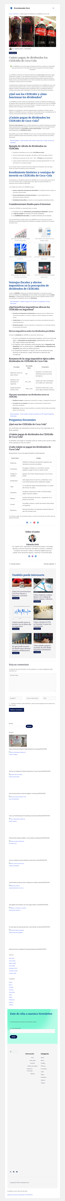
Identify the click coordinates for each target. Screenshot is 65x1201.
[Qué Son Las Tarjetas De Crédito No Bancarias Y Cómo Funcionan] (18, 760)
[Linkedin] (38, 522)
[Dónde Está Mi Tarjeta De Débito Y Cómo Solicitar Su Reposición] (18, 826)
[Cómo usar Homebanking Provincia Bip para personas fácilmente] (18, 804)
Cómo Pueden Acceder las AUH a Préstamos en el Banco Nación (25, 882)
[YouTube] (17, 1171)
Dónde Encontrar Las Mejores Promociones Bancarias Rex (24, 949)
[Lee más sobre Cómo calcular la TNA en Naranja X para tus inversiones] (43, 612)
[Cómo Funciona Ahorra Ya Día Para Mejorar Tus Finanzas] (18, 782)
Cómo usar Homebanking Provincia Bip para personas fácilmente (26, 815)
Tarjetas (11, 1004)
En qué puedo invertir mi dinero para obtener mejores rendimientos (21, 648)
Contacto (32, 1063)
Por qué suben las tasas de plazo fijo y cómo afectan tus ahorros (25, 927)
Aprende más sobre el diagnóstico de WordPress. (20, 1194)
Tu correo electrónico (15, 1028)
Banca (10, 984)
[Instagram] (32, 556)
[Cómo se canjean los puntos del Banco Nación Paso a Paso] (18, 849)
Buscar (11, 723)
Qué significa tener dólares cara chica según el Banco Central (25, 904)
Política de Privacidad (29, 1070)
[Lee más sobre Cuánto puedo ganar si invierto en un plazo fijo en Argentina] (22, 613)
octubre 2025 (12, 973)
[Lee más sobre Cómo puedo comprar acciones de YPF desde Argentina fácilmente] (43, 638)
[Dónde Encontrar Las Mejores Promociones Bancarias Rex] (18, 938)
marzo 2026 (12, 960)
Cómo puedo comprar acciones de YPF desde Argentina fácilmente (42, 648)
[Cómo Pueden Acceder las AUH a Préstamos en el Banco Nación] (18, 871)
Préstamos (11, 999)
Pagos (10, 997)
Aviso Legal (32, 1060)
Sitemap (32, 1073)
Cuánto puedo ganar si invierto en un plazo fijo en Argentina (21, 624)
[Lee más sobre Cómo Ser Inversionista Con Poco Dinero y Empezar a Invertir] (22, 584)
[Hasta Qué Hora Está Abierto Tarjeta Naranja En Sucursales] (18, 740)
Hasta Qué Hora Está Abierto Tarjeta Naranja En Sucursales (24, 749)
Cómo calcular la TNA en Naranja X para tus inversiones (42, 624)
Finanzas (11, 989)
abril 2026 (11, 958)
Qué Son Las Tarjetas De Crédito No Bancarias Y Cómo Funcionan (26, 771)
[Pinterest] (34, 522)
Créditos (11, 987)
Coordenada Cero (22, 8)
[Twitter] (31, 522)
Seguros (11, 1002)
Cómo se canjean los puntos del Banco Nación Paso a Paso (24, 860)
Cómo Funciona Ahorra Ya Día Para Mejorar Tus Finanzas (23, 793)
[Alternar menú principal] (53, 8)
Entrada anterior (14, 564)
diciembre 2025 (13, 968)
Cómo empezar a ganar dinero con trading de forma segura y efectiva (43, 597)
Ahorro (10, 982)
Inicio (10, 13)
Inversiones (16, 13)
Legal (10, 994)
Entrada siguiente (50, 564)
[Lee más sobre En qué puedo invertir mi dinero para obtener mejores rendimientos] (22, 638)
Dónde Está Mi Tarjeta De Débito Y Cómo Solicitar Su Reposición (25, 838)
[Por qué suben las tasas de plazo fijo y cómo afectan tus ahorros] (18, 915)
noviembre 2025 (13, 970)
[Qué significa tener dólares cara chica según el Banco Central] (18, 893)
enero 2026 (12, 965)
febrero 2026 (12, 963)
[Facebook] (27, 522)
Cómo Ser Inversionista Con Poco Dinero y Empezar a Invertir (21, 594)
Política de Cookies (32, 1066)
